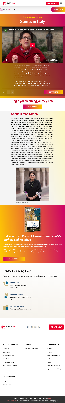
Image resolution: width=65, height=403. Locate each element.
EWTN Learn (6, 352)
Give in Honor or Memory (53, 355)
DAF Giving (49, 362)
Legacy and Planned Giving (54, 369)
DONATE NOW (56, 327)
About (4, 381)
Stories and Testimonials (31, 348)
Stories (28, 344)
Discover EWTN (9, 377)
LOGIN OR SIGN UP (58, 9)
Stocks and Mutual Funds (53, 365)
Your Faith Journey (10, 344)
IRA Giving (49, 358)
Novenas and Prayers (8, 362)
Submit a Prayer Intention (10, 365)
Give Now (49, 348)
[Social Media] (27, 327)
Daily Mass (6, 348)
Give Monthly (50, 352)
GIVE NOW (51, 3)
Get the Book (14, 259)
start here (53, 92)
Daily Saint (6, 358)
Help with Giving (7, 384)
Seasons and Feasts (8, 355)
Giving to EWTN (53, 344)
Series (15, 9)
